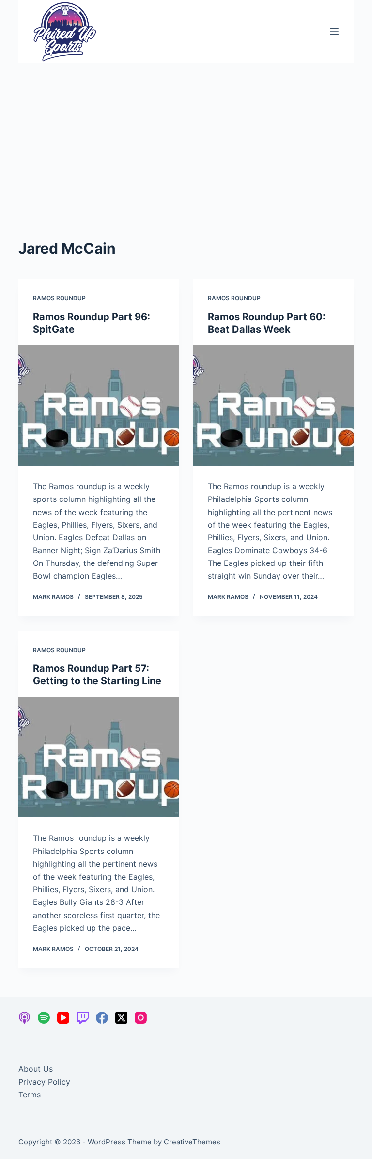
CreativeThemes (192, 1141)
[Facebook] (102, 1018)
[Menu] (334, 31)
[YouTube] (63, 1018)
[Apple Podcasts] (24, 1018)
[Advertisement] (186, 136)
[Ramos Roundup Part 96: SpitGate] (98, 405)
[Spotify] (44, 1018)
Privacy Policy (44, 1082)
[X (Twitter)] (121, 1018)
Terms (29, 1094)
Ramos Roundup (59, 298)
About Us (35, 1069)
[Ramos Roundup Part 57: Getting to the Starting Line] (98, 757)
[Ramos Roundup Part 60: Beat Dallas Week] (273, 405)
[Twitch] (83, 1018)
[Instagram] (141, 1018)
